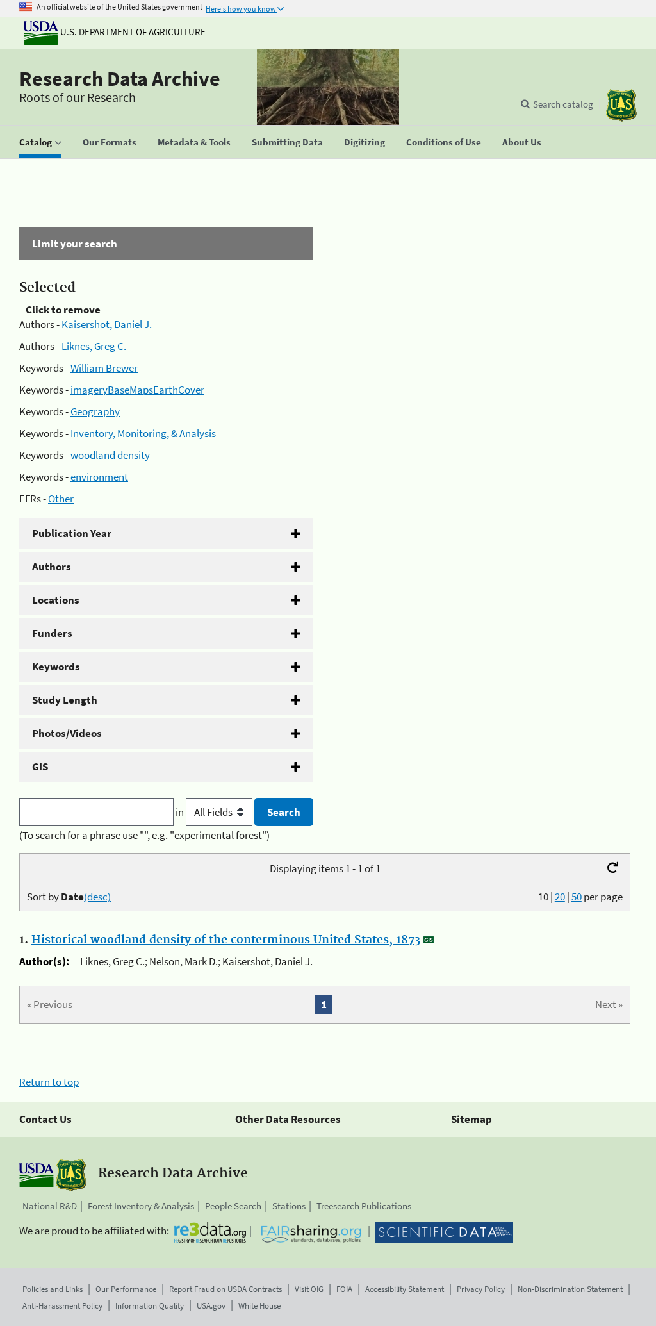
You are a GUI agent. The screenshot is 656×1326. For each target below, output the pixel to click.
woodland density (110, 455)
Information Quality (149, 1305)
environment (99, 477)
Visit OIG (309, 1289)
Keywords (56, 666)
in (181, 812)
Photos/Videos (67, 733)
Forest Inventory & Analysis (141, 1206)
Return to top (49, 1082)
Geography (95, 411)
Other (61, 499)
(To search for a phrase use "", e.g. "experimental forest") (144, 835)
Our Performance (125, 1289)
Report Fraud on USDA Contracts (225, 1289)
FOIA (344, 1289)
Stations (289, 1206)
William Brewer (104, 368)
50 (576, 897)
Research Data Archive (119, 79)
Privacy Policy (481, 1289)
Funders (52, 633)
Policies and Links (52, 1289)
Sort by (69, 897)
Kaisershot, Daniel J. (107, 324)
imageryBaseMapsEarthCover (137, 390)
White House (259, 1305)
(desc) (97, 897)
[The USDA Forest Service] (621, 105)
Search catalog (563, 104)
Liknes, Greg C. (94, 346)
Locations (55, 600)
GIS (40, 766)
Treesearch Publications (363, 1206)
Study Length (64, 700)
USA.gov (211, 1305)
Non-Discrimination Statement (570, 1289)
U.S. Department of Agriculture (132, 32)
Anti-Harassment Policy (62, 1305)
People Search (233, 1206)
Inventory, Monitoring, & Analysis (143, 433)
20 (560, 897)
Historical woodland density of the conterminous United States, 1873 (225, 940)
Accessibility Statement (404, 1289)
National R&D (49, 1206)
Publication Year (71, 533)
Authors (51, 566)
